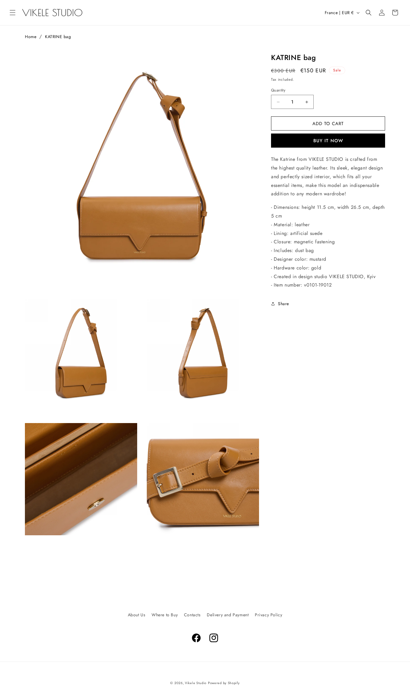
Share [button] (283, 304)
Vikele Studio (196, 682)
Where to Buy (165, 615)
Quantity (278, 90)
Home (30, 37)
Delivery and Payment (228, 615)
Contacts (192, 615)
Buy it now (328, 140)
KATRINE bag (58, 37)
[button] (12, 12)
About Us (137, 615)
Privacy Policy (268, 615)
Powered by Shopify (224, 682)
